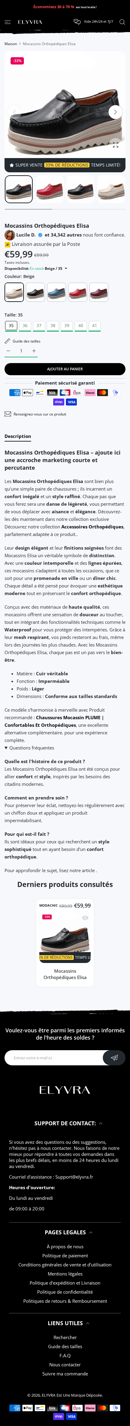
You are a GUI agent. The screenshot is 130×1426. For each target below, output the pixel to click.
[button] (115, 112)
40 (80, 325)
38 (52, 325)
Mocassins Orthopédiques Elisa (65, 974)
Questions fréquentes (31, 748)
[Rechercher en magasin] (122, 22)
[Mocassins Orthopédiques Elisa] (65, 937)
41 (94, 325)
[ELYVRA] (30, 22)
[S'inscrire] (114, 1057)
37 (39, 325)
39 (66, 325)
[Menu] (8, 22)
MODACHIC (48, 906)
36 (25, 325)
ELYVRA (48, 1395)
